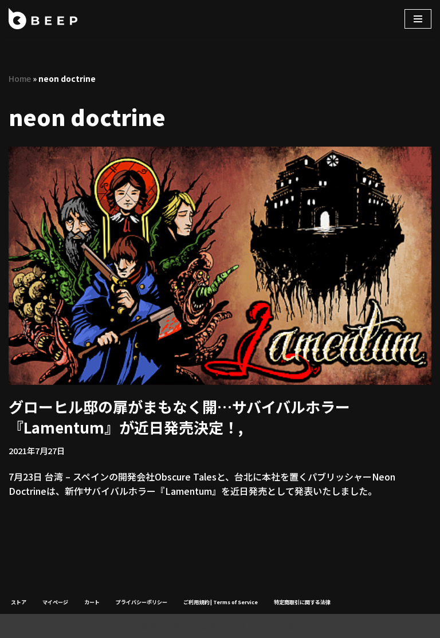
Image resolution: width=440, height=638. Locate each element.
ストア (18, 602)
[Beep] (43, 18)
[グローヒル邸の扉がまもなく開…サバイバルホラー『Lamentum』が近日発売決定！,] (220, 265)
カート (92, 602)
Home (20, 78)
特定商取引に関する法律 (302, 602)
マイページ (55, 602)
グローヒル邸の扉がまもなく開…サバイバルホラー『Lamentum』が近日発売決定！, (179, 417)
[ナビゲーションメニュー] (417, 19)
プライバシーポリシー (141, 602)
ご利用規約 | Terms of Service (220, 602)
